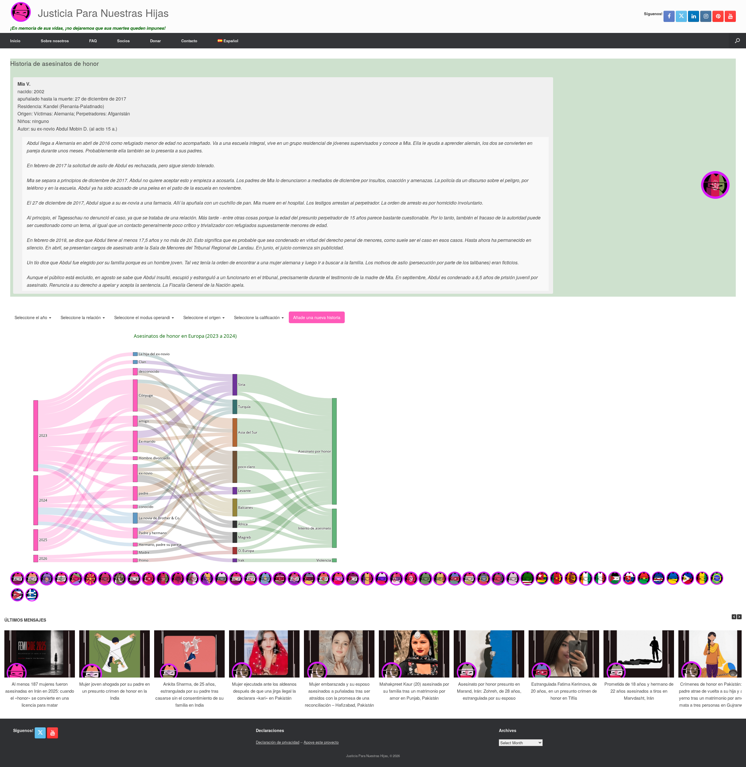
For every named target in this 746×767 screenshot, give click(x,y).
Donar (155, 40)
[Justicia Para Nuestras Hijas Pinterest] (718, 16)
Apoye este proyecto (321, 742)
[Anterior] (734, 616)
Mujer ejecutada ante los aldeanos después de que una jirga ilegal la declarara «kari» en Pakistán (264, 691)
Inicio (15, 40)
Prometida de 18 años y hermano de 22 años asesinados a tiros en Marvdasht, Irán (638, 691)
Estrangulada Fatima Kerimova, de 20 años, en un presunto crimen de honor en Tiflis (564, 691)
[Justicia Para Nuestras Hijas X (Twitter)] (681, 16)
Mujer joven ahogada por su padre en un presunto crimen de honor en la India (114, 691)
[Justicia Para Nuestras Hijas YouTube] (730, 16)
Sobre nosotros (55, 40)
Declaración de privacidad (277, 742)
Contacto (189, 40)
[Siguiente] (739, 616)
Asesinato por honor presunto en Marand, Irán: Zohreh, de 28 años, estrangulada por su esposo (489, 691)
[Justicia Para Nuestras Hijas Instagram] (705, 16)
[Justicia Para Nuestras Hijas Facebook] (669, 16)
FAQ (93, 40)
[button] (737, 40)
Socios (123, 40)
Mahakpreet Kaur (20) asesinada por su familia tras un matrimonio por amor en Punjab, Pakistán (414, 691)
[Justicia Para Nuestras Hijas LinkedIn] (693, 16)
